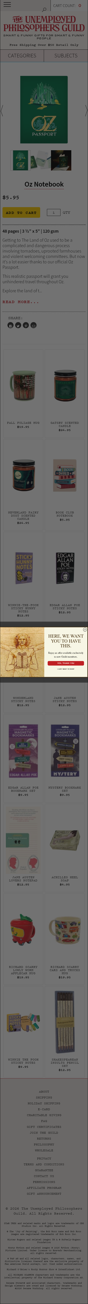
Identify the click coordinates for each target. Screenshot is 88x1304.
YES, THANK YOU (65, 663)
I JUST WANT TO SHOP (65, 669)
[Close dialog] (85, 629)
